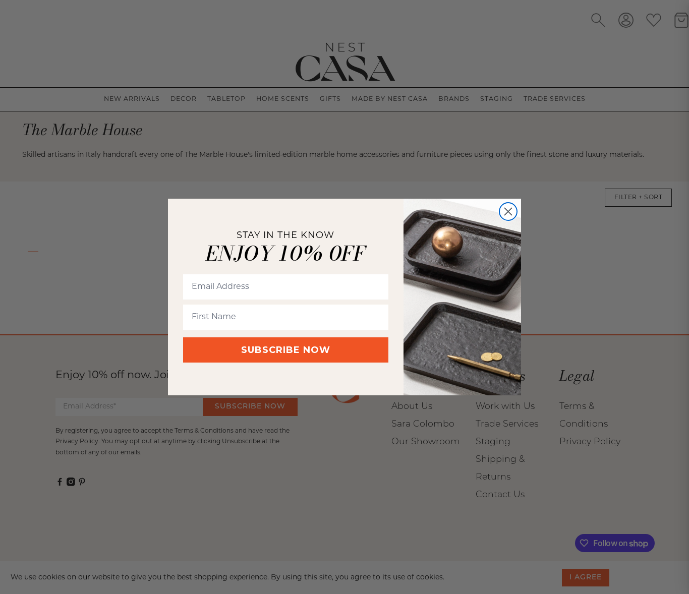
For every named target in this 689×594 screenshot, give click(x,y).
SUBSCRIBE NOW (285, 349)
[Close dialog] (508, 211)
